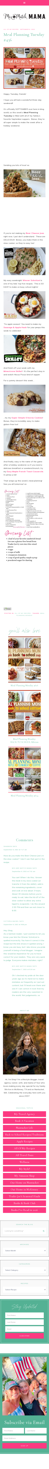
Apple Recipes (25, 1141)
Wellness (24, 1162)
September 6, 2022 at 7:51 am (23, 871)
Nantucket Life (24, 1127)
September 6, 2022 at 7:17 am (15, 850)
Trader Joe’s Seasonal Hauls (24, 1196)
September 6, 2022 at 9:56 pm (15, 924)
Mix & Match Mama (24, 16)
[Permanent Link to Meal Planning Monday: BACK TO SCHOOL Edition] (24, 735)
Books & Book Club (24, 1203)
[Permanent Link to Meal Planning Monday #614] (24, 792)
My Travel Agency (24, 1114)
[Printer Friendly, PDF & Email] (7, 608)
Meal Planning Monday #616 (24, 685)
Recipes (24, 1283)
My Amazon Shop (25, 1175)
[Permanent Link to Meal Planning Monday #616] (24, 682)
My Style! (24, 1168)
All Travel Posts (24, 1155)
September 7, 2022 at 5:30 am (23, 969)
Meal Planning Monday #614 (24, 795)
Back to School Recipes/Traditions (24, 1134)
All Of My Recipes (11, 29)
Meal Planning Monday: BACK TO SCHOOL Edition (24, 741)
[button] (24, 3)
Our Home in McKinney (24, 1189)
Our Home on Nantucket (24, 1182)
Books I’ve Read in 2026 (24, 1210)
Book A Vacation (24, 1120)
